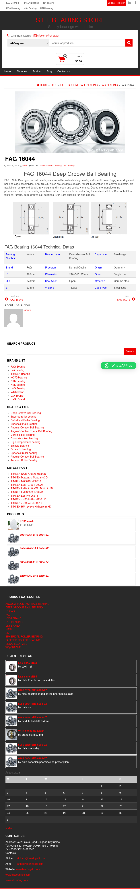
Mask (9, 629)
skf (7, 633)
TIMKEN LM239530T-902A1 (27, 492)
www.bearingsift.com (28, 869)
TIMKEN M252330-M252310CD (29, 477)
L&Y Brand (17, 395)
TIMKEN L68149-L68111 (25, 495)
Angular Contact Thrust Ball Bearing (31, 431)
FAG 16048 (123, 297)
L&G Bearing (18, 388)
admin (24, 165)
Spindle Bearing (20, 445)
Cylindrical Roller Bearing (25, 420)
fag (8, 614)
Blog (49, 71)
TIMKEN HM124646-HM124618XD (31, 506)
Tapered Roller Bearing (24, 460)
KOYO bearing (13, 8)
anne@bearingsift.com (30, 863)
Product (36, 71)
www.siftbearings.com (17, 874)
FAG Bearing (12, 2)
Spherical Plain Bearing (24, 424)
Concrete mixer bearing (24, 438)
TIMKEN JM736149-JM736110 (28, 499)
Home (7, 71)
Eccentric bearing (21, 449)
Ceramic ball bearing (23, 434)
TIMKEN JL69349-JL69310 (26, 503)
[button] (118, 365)
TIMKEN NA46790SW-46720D (28, 474)
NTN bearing (46, 8)
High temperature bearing (25, 442)
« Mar (8, 828)
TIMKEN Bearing (30, 2)
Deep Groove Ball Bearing (50, 165)
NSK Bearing (30, 8)
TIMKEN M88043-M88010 (26, 481)
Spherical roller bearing (24, 453)
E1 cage (10, 611)
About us (22, 71)
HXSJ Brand (18, 399)
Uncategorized (16, 644)
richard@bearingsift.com (31, 858)
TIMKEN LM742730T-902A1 (27, 484)
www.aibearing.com (16, 880)
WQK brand (17, 392)
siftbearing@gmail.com (48, 35)
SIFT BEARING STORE (70, 19)
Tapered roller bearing (23, 416)
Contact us (63, 71)
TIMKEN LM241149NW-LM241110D (32, 488)
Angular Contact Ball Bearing (27, 427)
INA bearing (49, 2)
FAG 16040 (16, 297)
